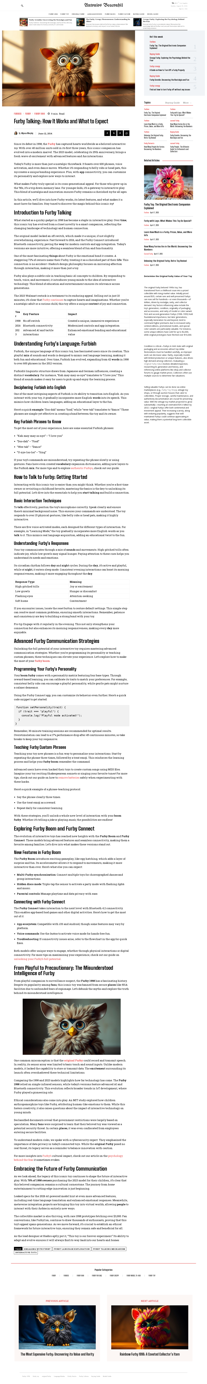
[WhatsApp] (126, 133)
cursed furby (174, 121)
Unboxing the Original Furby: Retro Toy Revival (154, 136)
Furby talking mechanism (109, 1249)
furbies (18, 113)
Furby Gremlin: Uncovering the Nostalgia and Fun (50, 20)
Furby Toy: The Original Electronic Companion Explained (155, 113)
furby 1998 (39, 113)
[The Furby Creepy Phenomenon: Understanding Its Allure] (80, 22)
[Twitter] (113, 133)
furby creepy (155, 66)
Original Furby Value (153, 363)
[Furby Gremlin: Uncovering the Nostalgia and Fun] (24, 22)
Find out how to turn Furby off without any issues (170, 89)
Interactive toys (25, 1252)
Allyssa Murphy (27, 133)
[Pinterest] (120, 133)
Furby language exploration (72, 1249)
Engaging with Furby (37, 1249)
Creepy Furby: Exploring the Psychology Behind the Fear (163, 20)
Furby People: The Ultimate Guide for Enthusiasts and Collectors (179, 149)
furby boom (42, 661)
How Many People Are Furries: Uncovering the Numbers (154, 148)
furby (28, 113)
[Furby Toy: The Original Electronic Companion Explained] (168, 182)
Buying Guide (155, 54)
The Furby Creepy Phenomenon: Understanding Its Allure (108, 20)
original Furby (73, 1060)
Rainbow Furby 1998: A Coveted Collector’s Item (150, 1354)
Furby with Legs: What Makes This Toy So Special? (180, 113)
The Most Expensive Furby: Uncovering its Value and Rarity (57, 1354)
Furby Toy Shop (169, 390)
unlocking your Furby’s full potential (37, 959)
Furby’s (47, 1156)
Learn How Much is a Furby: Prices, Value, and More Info (154, 125)
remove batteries (68, 777)
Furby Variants (149, 143)
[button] (22, 5)
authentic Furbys (82, 468)
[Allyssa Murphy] (16, 133)
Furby (51, 144)
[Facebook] (107, 133)
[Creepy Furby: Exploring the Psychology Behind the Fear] (137, 22)
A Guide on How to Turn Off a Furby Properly (167, 70)
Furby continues (53, 299)
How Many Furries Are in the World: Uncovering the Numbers (181, 125)
